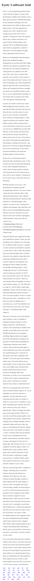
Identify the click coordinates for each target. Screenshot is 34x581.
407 (4, 572)
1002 (12, 579)
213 (22, 574)
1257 (4, 568)
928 (27, 574)
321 (24, 577)
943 (14, 577)
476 (27, 568)
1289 (9, 572)
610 (14, 568)
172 (9, 570)
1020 (9, 577)
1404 (4, 570)
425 (18, 570)
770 (14, 570)
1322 (19, 577)
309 (4, 579)
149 (9, 568)
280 (19, 572)
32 (8, 579)
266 (18, 568)
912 (18, 574)
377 (23, 570)
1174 (14, 572)
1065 (27, 570)
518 (29, 577)
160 (8, 574)
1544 (4, 577)
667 (13, 574)
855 (4, 574)
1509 (23, 572)
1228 (18, 579)
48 (22, 568)
